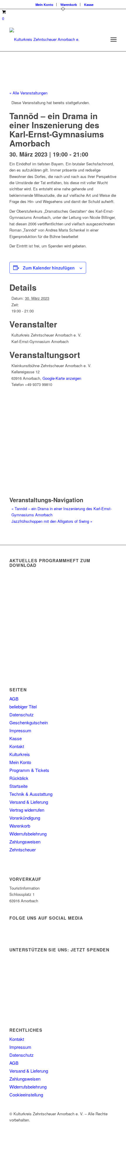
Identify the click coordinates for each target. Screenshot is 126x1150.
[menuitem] (45, 4)
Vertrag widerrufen (26, 810)
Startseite (18, 786)
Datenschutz (21, 714)
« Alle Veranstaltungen (28, 93)
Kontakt (16, 746)
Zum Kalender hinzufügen (49, 268)
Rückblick (18, 778)
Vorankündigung (24, 818)
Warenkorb (68, 4)
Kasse (88, 4)
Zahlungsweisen (24, 841)
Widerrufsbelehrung (28, 834)
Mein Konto (44, 4)
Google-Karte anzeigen (61, 378)
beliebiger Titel (23, 706)
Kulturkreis (19, 754)
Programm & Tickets (29, 770)
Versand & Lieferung (28, 802)
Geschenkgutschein (28, 722)
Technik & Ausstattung (30, 794)
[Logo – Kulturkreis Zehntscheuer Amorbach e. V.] (52, 39)
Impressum (20, 730)
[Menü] (113, 39)
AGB (13, 698)
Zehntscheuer (22, 849)
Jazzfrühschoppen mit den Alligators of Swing (51, 521)
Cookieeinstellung (26, 1094)
